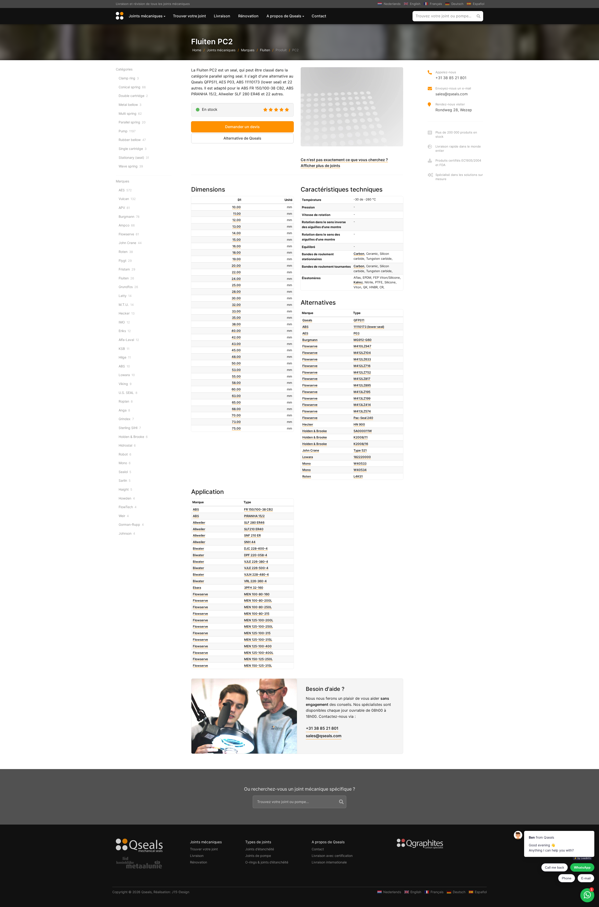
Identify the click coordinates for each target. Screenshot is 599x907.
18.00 (236, 252)
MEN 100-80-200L (258, 600)
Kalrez (358, 282)
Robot (125, 454)
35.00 (236, 317)
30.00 (236, 298)
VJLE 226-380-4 (256, 561)
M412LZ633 (362, 359)
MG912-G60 (363, 340)
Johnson (127, 533)
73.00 (236, 422)
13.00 (236, 226)
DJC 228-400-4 (256, 548)
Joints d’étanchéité (259, 849)
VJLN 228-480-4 (256, 574)
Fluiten (265, 50)
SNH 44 (250, 542)
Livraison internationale (329, 862)
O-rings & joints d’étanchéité (266, 862)
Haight (125, 489)
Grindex (126, 419)
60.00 (236, 389)
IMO (124, 322)
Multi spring (130, 113)
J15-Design (180, 892)
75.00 (236, 428)
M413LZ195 (362, 392)
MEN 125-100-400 (258, 646)
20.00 (236, 265)
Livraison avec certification (332, 856)
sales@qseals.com (323, 735)
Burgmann (129, 216)
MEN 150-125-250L (258, 659)
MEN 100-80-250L (258, 607)
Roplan (126, 401)
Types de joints (258, 842)
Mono (125, 463)
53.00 (236, 370)
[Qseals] (119, 16)
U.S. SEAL (128, 393)
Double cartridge (133, 96)
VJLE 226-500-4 (256, 568)
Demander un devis (242, 126)
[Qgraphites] (420, 845)
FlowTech (127, 507)
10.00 (236, 207)
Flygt (125, 261)
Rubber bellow (132, 140)
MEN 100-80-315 (256, 613)
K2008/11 (361, 437)
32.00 (236, 305)
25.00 (236, 285)
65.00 (236, 402)
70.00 (236, 415)
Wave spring (131, 166)
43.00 (236, 344)
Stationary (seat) (134, 157)
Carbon (359, 253)
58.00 (236, 383)
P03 (356, 333)
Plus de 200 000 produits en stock (456, 134)
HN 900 (359, 424)
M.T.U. (126, 305)
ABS (124, 366)
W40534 (360, 470)
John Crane (130, 243)
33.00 (236, 311)
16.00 (236, 246)
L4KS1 (358, 476)
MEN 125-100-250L (258, 626)
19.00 (236, 259)
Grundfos (128, 287)
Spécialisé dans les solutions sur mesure (459, 177)
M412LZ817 (362, 379)
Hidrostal (127, 445)
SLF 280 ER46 (254, 522)
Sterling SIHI (130, 428)
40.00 (236, 331)
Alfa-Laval (129, 340)
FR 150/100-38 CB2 (258, 509)
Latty (125, 296)
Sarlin (125, 480)
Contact (319, 16)
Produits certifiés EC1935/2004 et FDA (458, 163)
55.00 (236, 376)
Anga (124, 410)
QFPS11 (359, 320)
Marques (247, 50)
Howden (127, 498)
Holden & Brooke (133, 437)
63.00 (236, 396)
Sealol (125, 472)
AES (125, 190)
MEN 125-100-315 (257, 633)
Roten (126, 252)
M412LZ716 (362, 366)
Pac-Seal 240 (363, 418)
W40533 (360, 463)
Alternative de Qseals (242, 138)
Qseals (146, 892)
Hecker (127, 313)
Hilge (125, 357)
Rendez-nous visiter (453, 107)
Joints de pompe (258, 856)
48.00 (236, 357)
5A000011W (363, 431)
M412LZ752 (362, 372)
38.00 (236, 324)
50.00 (236, 363)
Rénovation (248, 16)
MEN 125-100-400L (258, 653)
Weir (124, 516)
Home (196, 50)
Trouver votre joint (189, 16)
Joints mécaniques (146, 16)
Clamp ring (129, 78)
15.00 (236, 239)
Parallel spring (132, 122)
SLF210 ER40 (253, 529)
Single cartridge (132, 149)
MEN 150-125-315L (258, 665)
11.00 (237, 213)
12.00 (236, 220)
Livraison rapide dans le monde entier (458, 148)
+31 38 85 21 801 (322, 728)
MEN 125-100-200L (258, 620)
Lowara (127, 375)
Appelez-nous (450, 75)
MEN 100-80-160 (257, 594)
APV (124, 208)
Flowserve (129, 234)
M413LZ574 (362, 411)
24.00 (236, 279)
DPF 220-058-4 (255, 555)
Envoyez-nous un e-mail (453, 91)
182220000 (362, 457)
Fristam (127, 269)
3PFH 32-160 (253, 587)
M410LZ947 (362, 346)
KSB (124, 349)
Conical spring (132, 87)
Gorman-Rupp (131, 524)
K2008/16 (361, 444)
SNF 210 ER (252, 535)
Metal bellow (130, 105)
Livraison (222, 16)
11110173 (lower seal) (369, 327)
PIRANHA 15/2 (254, 516)
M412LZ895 (362, 385)
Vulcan (127, 199)
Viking (125, 384)
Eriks (125, 331)
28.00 (236, 291)
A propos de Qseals (284, 16)
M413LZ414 (362, 405)
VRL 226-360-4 (255, 581)
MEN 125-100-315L (258, 639)
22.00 (236, 272)
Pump (127, 131)
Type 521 (360, 450)
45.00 (236, 350)
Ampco (127, 225)
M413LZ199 (362, 398)
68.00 (236, 409)
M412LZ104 (362, 353)
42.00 (236, 337)
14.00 (236, 233)
